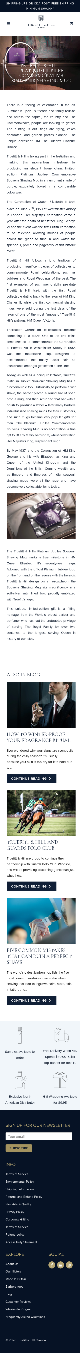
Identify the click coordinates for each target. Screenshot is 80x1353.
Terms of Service (17, 1174)
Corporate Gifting (17, 1219)
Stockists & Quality (18, 1204)
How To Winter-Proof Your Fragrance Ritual (38, 737)
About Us (12, 1264)
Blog (9, 1294)
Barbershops (14, 1286)
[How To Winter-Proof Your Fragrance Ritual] (41, 705)
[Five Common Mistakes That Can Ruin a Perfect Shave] (41, 921)
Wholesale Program (19, 1309)
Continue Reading (29, 778)
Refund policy (15, 1234)
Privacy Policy (15, 1212)
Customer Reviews (18, 1301)
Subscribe (19, 1148)
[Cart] (71, 23)
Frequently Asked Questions (25, 1317)
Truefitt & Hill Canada (31, 1340)
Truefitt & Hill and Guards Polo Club (32, 845)
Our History (14, 1271)
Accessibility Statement (21, 1242)
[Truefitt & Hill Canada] (41, 23)
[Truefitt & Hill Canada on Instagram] (69, 1264)
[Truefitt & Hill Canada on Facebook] (51, 1264)
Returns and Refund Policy (24, 1196)
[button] (8, 23)
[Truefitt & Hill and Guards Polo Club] (41, 813)
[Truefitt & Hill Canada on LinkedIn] (60, 1264)
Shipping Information (20, 1189)
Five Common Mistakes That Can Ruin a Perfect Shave (39, 956)
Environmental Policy (20, 1181)
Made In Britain (16, 1279)
